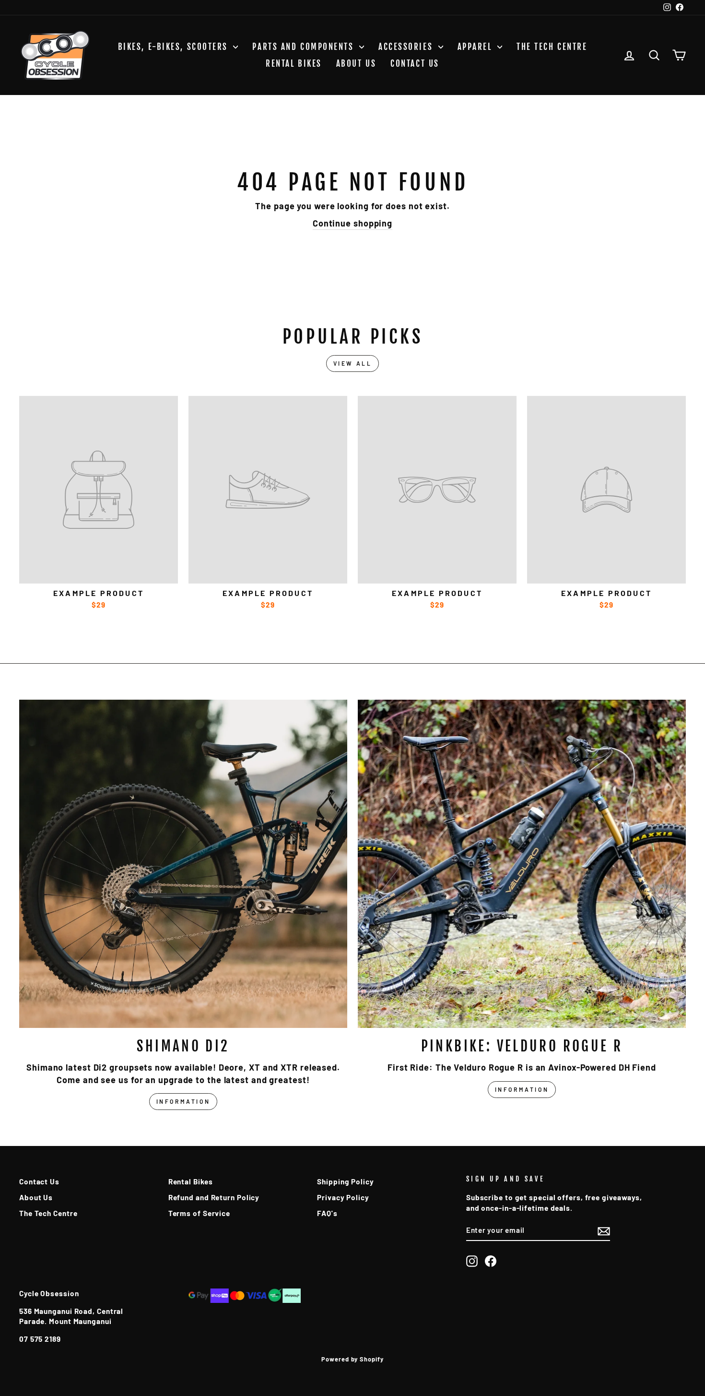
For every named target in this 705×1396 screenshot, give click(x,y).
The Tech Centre (552, 47)
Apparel (476, 47)
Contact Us (414, 64)
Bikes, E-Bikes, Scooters (174, 47)
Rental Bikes (294, 64)
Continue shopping (352, 223)
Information (183, 1101)
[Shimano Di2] (183, 864)
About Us (356, 64)
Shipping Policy (345, 1181)
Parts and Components (304, 47)
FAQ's (327, 1213)
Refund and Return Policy (214, 1197)
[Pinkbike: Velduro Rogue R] (522, 864)
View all (352, 363)
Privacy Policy (343, 1197)
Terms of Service (199, 1213)
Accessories (407, 47)
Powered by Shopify (352, 1359)
